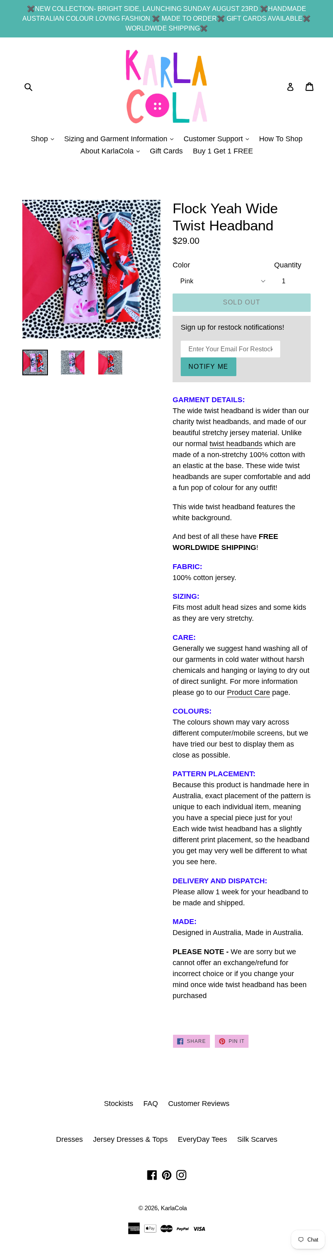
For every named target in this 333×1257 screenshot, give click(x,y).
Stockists (118, 1103)
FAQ (150, 1103)
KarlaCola (174, 1207)
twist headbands (236, 444)
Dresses (69, 1139)
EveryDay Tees (202, 1139)
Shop (44, 138)
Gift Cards (166, 151)
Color (181, 265)
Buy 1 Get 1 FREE (223, 151)
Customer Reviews (198, 1103)
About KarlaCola (112, 151)
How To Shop (281, 139)
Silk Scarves (257, 1139)
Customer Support (218, 138)
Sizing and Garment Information (120, 138)
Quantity (287, 265)
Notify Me (208, 366)
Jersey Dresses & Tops (130, 1139)
